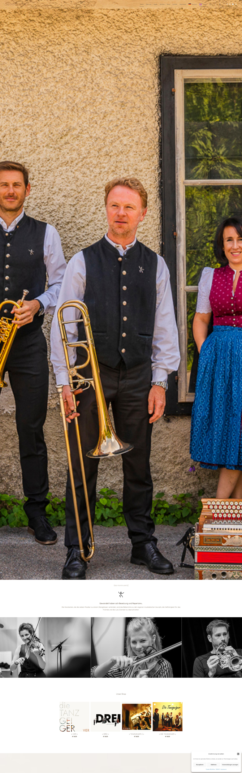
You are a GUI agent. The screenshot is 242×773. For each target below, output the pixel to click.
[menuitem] (142, 4)
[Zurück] (4, 647)
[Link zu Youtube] (233, 4)
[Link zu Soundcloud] (235, 4)
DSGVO (218, 769)
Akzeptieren (199, 764)
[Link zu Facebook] (227, 4)
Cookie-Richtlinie (210, 769)
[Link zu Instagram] (230, 4)
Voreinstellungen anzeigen (230, 764)
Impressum (223, 769)
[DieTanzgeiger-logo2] (17, 4)
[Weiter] (238, 647)
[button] (238, 754)
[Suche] (210, 4)
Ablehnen (213, 764)
